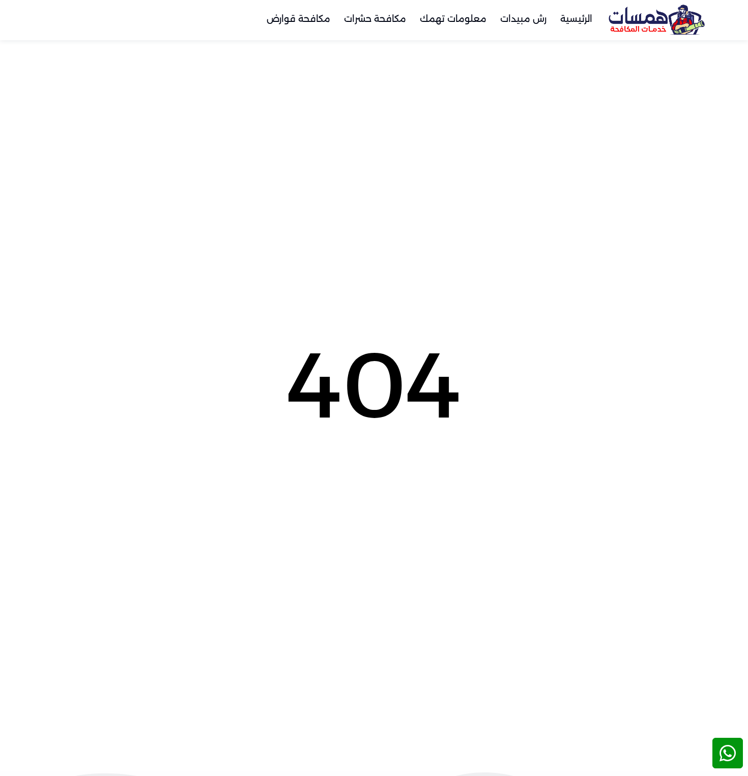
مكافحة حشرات (375, 18)
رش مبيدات (523, 18)
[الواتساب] (727, 753)
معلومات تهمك (453, 18)
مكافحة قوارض (298, 18)
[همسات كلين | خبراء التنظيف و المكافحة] (656, 19)
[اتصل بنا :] (727, 720)
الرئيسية (576, 18)
